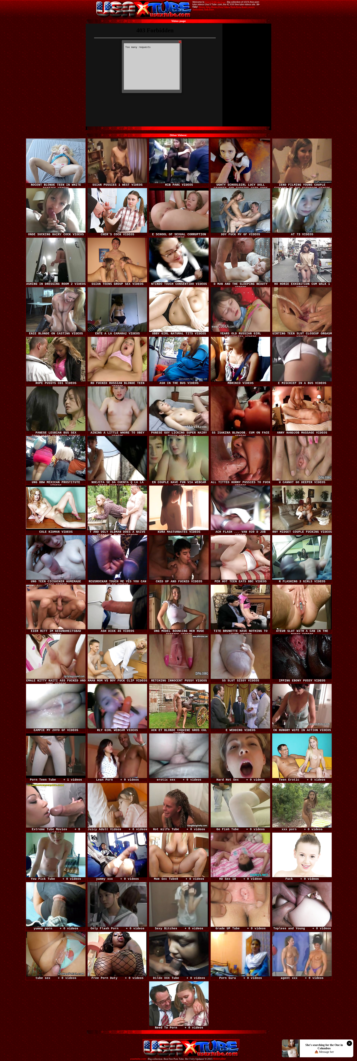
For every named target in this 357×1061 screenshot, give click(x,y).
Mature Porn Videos (220, 7)
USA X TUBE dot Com (215, 2)
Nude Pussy (209, 9)
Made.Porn (235, 7)
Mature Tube (204, 7)
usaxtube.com (138, 1059)
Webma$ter (219, 1059)
